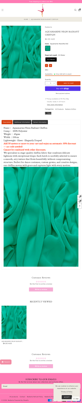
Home (26, 19)
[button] (4, 10)
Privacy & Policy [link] (66, 391)
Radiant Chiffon (70, 109)
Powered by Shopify (21, 400)
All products (14, 397)
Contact (22, 397)
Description (7, 122)
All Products (59, 109)
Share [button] (49, 113)
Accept (67, 397)
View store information (55, 105)
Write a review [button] (41, 289)
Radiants (11, 400)
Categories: (49, 109)
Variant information (39, 122)
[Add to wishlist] (46, 65)
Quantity (48, 79)
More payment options (63, 93)
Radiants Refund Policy (35, 397)
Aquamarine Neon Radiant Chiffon (12, 341)
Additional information (22, 122)
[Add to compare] (50, 65)
